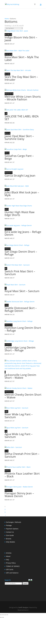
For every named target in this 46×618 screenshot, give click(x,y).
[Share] (5, 614)
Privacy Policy (11, 563)
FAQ (7, 560)
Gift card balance (12, 573)
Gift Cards (9, 569)
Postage (9, 525)
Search (25, 583)
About (8, 556)
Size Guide (10, 535)
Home (7, 19)
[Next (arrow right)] (3, 617)
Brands (8, 539)
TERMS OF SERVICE (13, 566)
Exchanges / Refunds (13, 522)
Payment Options (12, 529)
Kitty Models (10, 542)
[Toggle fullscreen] (3, 614)
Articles (8, 553)
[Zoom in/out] (1, 614)
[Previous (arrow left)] (1, 617)
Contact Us (10, 532)
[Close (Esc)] (7, 614)
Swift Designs (23, 607)
